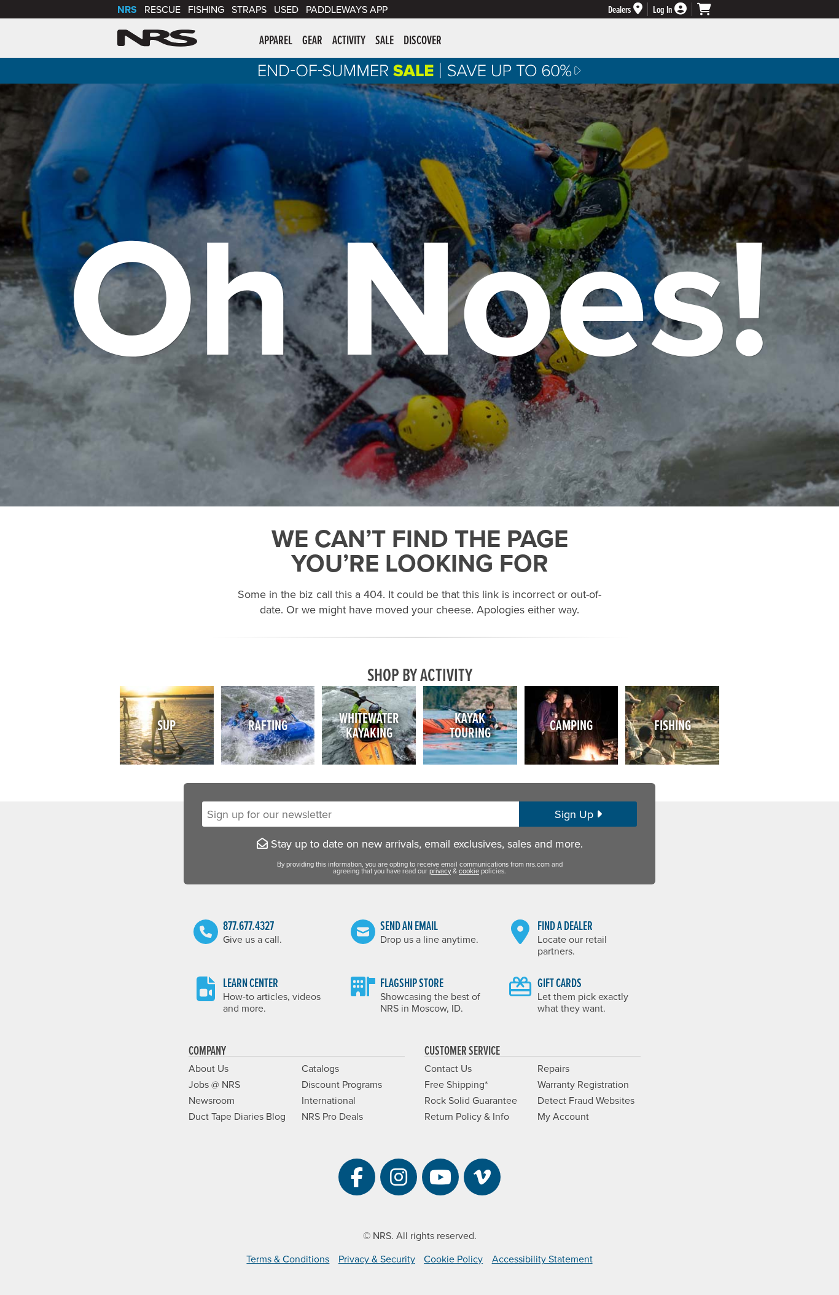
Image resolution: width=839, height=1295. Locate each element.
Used (286, 9)
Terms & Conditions (287, 1258)
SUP (166, 725)
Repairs (553, 1068)
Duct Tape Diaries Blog (237, 1116)
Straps (249, 9)
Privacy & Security (376, 1258)
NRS (127, 9)
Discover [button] (423, 40)
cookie (469, 871)
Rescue (162, 9)
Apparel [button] (275, 40)
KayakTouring (470, 724)
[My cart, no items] (709, 9)
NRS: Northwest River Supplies (157, 38)
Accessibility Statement (542, 1258)
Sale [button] (384, 40)
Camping (571, 725)
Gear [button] (312, 40)
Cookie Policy (453, 1258)
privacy (440, 871)
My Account (563, 1116)
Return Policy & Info (466, 1116)
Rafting (267, 725)
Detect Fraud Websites (585, 1100)
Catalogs (320, 1068)
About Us (208, 1068)
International (329, 1100)
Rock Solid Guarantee (470, 1100)
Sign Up (575, 814)
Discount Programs (342, 1084)
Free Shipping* (456, 1084)
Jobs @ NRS (214, 1084)
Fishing (206, 9)
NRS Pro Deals (332, 1116)
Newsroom (212, 1100)
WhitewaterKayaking (369, 724)
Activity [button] (348, 40)
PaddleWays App (347, 9)
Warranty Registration (583, 1084)
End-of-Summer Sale (419, 71)
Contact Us (448, 1068)
